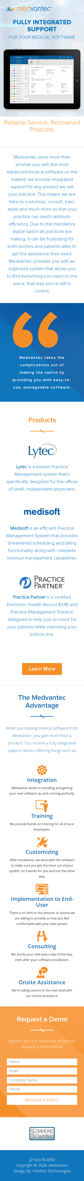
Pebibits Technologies (52, 1171)
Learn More (42, 668)
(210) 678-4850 (42, 1159)
